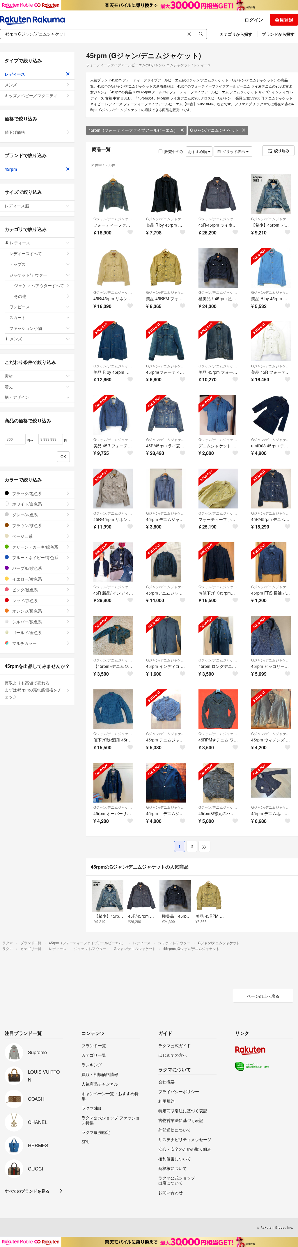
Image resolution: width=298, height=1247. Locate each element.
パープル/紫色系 (26, 568)
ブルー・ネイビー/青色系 (34, 557)
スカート (17, 317)
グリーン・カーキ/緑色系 (34, 547)
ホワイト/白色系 (26, 504)
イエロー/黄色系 (26, 579)
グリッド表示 (233, 151)
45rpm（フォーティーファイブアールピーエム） (133, 130)
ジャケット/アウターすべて (39, 285)
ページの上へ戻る (263, 996)
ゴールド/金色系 (26, 632)
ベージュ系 (22, 536)
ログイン (253, 19)
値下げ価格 (15, 132)
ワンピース (19, 306)
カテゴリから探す (236, 34)
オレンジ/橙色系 (26, 611)
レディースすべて (25, 253)
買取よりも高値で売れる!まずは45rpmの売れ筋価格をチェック (33, 690)
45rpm (11, 169)
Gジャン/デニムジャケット (214, 130)
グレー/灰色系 (24, 514)
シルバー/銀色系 (26, 622)
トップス (17, 264)
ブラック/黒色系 (26, 493)
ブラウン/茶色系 (26, 525)
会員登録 (284, 19)
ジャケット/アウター (28, 275)
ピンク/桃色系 (24, 590)
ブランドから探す (278, 34)
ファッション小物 (25, 328)
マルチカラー (24, 643)
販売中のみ (173, 151)
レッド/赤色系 (24, 600)
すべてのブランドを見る (27, 1191)
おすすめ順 (198, 151)
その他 (20, 296)
